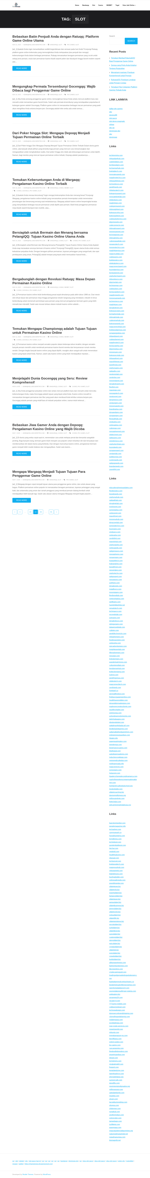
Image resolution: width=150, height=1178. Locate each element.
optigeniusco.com (116, 551)
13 (30, 512)
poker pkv (121, 1161)
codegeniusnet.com (117, 206)
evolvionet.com (115, 507)
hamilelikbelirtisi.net (117, 605)
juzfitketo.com (114, 1124)
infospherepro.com (116, 637)
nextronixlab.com (116, 374)
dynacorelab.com (116, 522)
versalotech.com (115, 608)
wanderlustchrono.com (118, 662)
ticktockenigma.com (117, 672)
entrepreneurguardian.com (119, 735)
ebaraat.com (114, 858)
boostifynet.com (115, 567)
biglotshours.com (116, 874)
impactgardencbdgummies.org (121, 1131)
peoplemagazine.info (117, 826)
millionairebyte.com (116, 798)
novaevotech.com (116, 244)
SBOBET (66, 188)
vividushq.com (114, 422)
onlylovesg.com (115, 713)
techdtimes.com (115, 839)
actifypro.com (114, 583)
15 (41, 512)
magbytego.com (115, 203)
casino (19, 191)
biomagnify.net (115, 1140)
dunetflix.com (114, 1083)
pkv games (71, 44)
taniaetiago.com (115, 1121)
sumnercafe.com (115, 1080)
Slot (60, 44)
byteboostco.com (115, 260)
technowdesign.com (117, 1010)
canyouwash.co (115, 832)
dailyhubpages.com (117, 719)
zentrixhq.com (114, 377)
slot (77, 44)
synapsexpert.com (116, 450)
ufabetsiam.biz (115, 899)
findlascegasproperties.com (120, 697)
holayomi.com (114, 773)
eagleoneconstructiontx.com (120, 706)
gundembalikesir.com (117, 845)
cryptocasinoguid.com (117, 972)
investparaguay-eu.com (118, 1035)
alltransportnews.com (117, 963)
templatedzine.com (116, 1070)
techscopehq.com (116, 346)
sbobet (21, 1161)
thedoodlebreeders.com (118, 1051)
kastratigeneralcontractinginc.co (121, 982)
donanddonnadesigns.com (119, 703)
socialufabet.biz (115, 924)
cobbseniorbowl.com (117, 1007)
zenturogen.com (115, 403)
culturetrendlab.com (117, 665)
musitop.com (114, 1096)
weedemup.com (115, 745)
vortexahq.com (115, 535)
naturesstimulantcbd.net (118, 1134)
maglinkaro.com (115, 304)
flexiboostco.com (115, 491)
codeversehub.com (116, 320)
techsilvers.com (115, 1061)
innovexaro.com (115, 352)
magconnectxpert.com (117, 266)
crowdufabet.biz (115, 956)
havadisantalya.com (117, 836)
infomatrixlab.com (116, 317)
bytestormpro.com (116, 659)
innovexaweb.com (116, 406)
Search (112, 36)
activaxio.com (114, 618)
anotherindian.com (116, 1115)
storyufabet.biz (115, 940)
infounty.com (114, 1032)
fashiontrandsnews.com (118, 966)
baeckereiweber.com (117, 823)
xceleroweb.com (115, 460)
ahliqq (111, 124)
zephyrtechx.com (115, 573)
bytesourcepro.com (116, 311)
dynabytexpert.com (116, 384)
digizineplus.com (115, 349)
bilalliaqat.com (115, 751)
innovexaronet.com (116, 232)
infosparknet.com (116, 358)
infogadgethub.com (116, 159)
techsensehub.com (116, 168)
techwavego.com (115, 285)
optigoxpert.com (115, 576)
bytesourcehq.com (116, 212)
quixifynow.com (115, 365)
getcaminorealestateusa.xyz (120, 805)
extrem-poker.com (116, 1042)
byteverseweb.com (116, 324)
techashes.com (115, 829)
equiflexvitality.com (116, 710)
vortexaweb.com (115, 548)
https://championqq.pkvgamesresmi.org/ (39, 1164)
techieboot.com (115, 842)
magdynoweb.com (116, 295)
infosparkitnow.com (116, 181)
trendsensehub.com (117, 668)
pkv (110, 112)
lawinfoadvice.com (116, 1074)
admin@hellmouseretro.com (34, 44)
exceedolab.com (115, 614)
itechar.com (113, 848)
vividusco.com (114, 532)
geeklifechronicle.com (117, 633)
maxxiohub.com (115, 542)
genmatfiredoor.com (117, 694)
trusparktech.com (116, 561)
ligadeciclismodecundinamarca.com (123, 776)
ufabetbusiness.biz (116, 905)
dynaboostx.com (115, 586)
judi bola (25, 191)
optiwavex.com (115, 438)
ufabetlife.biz (114, 918)
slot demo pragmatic (117, 121)
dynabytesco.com (116, 621)
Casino (61, 188)
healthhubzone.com (117, 855)
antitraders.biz (114, 994)
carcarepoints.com (116, 1048)
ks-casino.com (114, 1045)
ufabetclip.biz (114, 890)
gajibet (21, 1164)
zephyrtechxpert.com (117, 276)
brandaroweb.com (116, 466)
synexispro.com (115, 770)
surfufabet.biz (114, 928)
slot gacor (113, 118)
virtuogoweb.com (116, 871)
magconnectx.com (116, 767)
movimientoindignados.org (119, 1086)
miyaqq (14, 1164)
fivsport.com (114, 1067)
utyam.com (113, 1099)
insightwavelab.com (117, 649)
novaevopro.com (115, 557)
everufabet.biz (114, 953)
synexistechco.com (116, 526)
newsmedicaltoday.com (118, 760)
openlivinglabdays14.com (119, 988)
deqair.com (113, 1058)
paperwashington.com (118, 741)
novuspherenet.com (117, 431)
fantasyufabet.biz (115, 896)
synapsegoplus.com (117, 333)
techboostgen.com (116, 165)
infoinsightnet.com (116, 209)
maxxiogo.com (115, 390)
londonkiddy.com (115, 789)
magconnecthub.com (117, 327)
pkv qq (111, 128)
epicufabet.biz (114, 943)
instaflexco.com (115, 589)
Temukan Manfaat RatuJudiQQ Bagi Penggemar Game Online (122, 59)
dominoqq (113, 137)
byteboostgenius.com (117, 330)
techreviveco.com (116, 301)
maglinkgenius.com (116, 250)
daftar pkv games (116, 109)
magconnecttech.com (117, 684)
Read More (21, 68)
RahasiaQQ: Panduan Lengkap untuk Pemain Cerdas (122, 81)
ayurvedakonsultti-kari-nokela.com (122, 991)
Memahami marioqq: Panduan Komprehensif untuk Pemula (122, 74)
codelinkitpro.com (116, 162)
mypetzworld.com (116, 1029)
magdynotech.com (116, 342)
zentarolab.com (115, 454)
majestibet (129, 1161)
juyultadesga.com (116, 1023)
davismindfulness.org (117, 795)
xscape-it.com (114, 1001)
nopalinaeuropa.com (117, 1137)
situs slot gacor (88, 1161)
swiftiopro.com (114, 602)
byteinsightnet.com (116, 216)
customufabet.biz (115, 937)
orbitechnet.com (115, 435)
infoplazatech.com (116, 190)
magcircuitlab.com (116, 254)
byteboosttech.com (116, 864)
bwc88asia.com (115, 1039)
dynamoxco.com (115, 400)
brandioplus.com (115, 409)
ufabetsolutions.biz (116, 921)
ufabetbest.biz (114, 931)
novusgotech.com (116, 393)
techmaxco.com (115, 611)
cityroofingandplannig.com (119, 1017)
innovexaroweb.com (117, 298)
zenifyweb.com (115, 687)
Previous (14, 512)
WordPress (47, 1174)
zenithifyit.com (114, 538)
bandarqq (64, 1161)
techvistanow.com (116, 235)
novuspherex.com (116, 554)
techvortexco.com (116, 184)
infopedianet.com (116, 336)
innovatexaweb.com (117, 174)
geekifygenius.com (116, 678)
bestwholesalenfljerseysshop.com (122, 985)
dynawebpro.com (116, 412)
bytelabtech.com (115, 171)
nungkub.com (114, 1112)
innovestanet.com (116, 381)
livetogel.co (113, 691)
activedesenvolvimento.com (120, 716)
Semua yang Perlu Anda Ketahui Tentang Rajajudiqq (122, 66)
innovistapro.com (116, 592)
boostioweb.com (115, 494)
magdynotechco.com (117, 178)
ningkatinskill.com (116, 1064)
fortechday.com (115, 802)
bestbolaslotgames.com (118, 729)
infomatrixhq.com (116, 238)
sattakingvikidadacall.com (119, 725)
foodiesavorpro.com (117, 640)
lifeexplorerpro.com (116, 653)
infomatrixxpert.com (116, 228)
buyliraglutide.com (116, 877)
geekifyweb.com (115, 187)
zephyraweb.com (116, 545)
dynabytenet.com (116, 308)
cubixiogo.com (115, 428)
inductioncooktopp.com (118, 757)
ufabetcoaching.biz (116, 792)
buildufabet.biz (115, 959)
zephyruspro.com (116, 368)
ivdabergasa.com (116, 1020)
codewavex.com (115, 257)
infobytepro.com (115, 200)
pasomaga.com (115, 1127)
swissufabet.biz (115, 902)
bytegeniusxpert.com (117, 193)
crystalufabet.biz (115, 947)
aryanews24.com (116, 997)
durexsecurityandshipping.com (121, 1013)
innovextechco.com (116, 247)
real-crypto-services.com (118, 1026)
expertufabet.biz (115, 893)
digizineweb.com (115, 222)
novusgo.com (114, 656)
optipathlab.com (115, 500)
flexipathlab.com (115, 419)
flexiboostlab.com (116, 595)
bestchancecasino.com (118, 748)
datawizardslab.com (117, 627)
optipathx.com (114, 371)
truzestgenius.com (116, 270)
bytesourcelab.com (116, 355)
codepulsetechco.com (117, 219)
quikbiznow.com (115, 457)
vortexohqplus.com (116, 599)
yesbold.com (114, 851)
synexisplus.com (115, 510)
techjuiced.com (115, 861)
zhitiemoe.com (115, 1108)
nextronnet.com (115, 396)
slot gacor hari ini (35, 1161)
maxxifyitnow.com (116, 362)
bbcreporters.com (116, 969)
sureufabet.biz (114, 934)
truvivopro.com (115, 529)
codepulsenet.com (116, 339)
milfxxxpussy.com (116, 1089)
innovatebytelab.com (117, 197)
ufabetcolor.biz (115, 912)
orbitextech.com (115, 681)
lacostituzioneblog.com (118, 1102)
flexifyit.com (113, 387)
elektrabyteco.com (116, 263)
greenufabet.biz (115, 909)
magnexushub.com (116, 867)
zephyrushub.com (116, 497)
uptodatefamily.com (116, 1093)
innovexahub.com (116, 519)
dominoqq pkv (114, 131)
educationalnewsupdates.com (121, 488)
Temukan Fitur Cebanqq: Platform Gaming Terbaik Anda (123, 88)
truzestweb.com (115, 447)
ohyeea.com (114, 1105)
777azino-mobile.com (117, 1004)
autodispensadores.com (118, 754)
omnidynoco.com (116, 441)
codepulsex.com (115, 289)
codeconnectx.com (116, 225)
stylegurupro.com (116, 624)
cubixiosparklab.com (117, 241)
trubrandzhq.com (115, 564)
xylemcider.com (115, 1118)
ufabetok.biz (114, 950)
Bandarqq (54, 44)
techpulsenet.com (116, 273)
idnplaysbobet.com (116, 722)
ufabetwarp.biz (115, 886)
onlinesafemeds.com (117, 880)
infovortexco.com (115, 279)
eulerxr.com (113, 675)
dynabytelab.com (116, 503)
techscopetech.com (116, 292)
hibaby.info (113, 738)
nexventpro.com (115, 570)
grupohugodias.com (117, 1055)
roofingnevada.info (116, 764)
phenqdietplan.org (116, 1077)
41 (51, 512)
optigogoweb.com (116, 463)
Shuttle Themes (27, 1174)
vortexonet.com (115, 513)
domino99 (113, 115)
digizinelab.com (115, 282)
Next (56, 512)
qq (13, 1161)
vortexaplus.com (115, 425)
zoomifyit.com (114, 469)
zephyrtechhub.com (117, 444)
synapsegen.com (116, 415)
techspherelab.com (116, 314)
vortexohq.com (115, 643)
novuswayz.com (115, 580)
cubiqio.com (114, 630)
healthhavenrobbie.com (118, 700)
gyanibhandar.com (116, 883)
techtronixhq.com (116, 155)
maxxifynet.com (115, 516)
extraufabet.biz (115, 915)
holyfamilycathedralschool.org (121, 786)
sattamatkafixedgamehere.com (121, 732)
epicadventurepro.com (118, 646)
